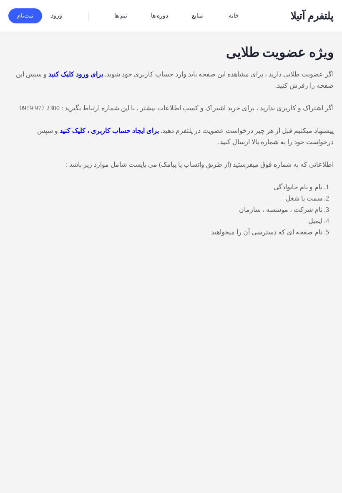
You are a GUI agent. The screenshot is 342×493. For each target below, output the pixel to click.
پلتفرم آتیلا (312, 15)
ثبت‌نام (25, 16)
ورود (56, 16)
